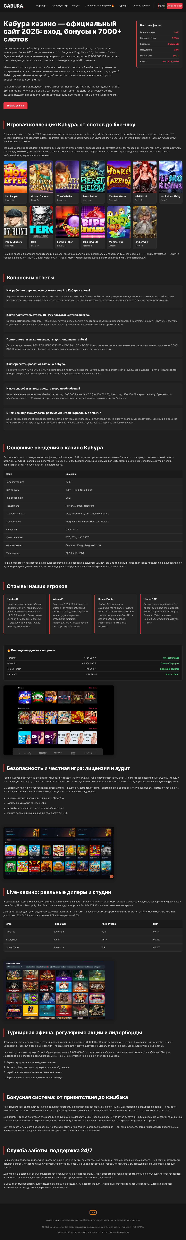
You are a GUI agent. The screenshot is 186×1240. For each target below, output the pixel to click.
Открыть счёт (174, 5)
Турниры (123, 5)
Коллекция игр (60, 5)
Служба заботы (141, 5)
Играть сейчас (15, 105)
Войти (161, 5)
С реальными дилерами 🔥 (99, 5)
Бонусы (76, 5)
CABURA (14, 6)
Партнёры (41, 5)
